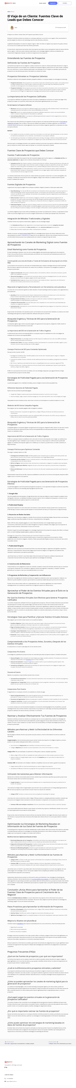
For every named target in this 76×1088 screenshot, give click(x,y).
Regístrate (53, 3)
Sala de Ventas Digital (25, 233)
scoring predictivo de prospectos (40, 879)
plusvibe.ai (28, 659)
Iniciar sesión (42, 3)
